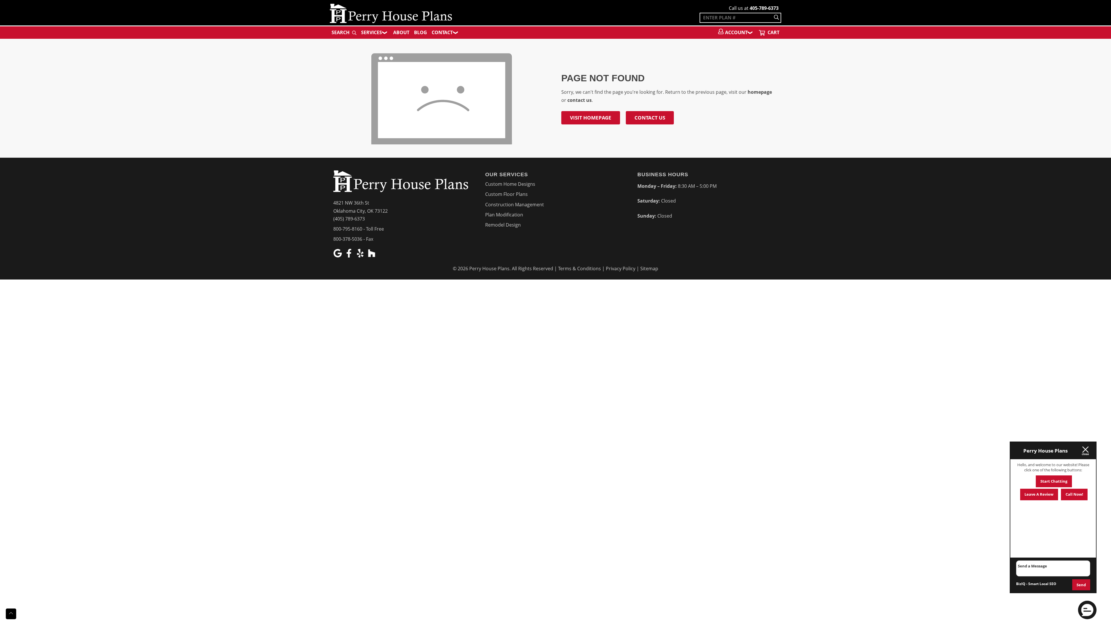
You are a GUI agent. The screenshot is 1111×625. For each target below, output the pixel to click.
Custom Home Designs (510, 184)
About (401, 32)
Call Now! (1074, 494)
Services (371, 32)
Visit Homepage (590, 117)
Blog (420, 32)
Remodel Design (503, 225)
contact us (579, 100)
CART (772, 32)
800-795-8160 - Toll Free (358, 229)
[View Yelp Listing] (361, 256)
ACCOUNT (736, 32)
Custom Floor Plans (506, 194)
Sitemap (649, 268)
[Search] (776, 17)
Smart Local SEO (1042, 583)
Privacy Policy (620, 268)
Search (341, 32)
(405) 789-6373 (349, 219)
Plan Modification (504, 215)
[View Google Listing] (338, 256)
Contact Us (649, 117)
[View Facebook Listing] (350, 256)
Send (1081, 584)
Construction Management (514, 204)
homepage (760, 92)
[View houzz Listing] (372, 256)
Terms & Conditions (579, 268)
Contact (442, 32)
